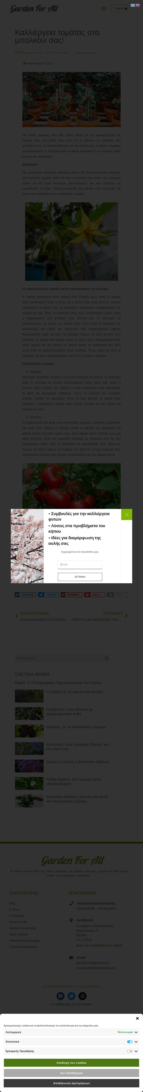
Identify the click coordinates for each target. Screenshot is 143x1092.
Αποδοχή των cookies (71, 1063)
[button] (137, 1018)
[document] (71, 546)
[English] (137, 5)
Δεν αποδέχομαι (71, 1073)
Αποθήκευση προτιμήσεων (71, 1083)
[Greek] (133, 5)
